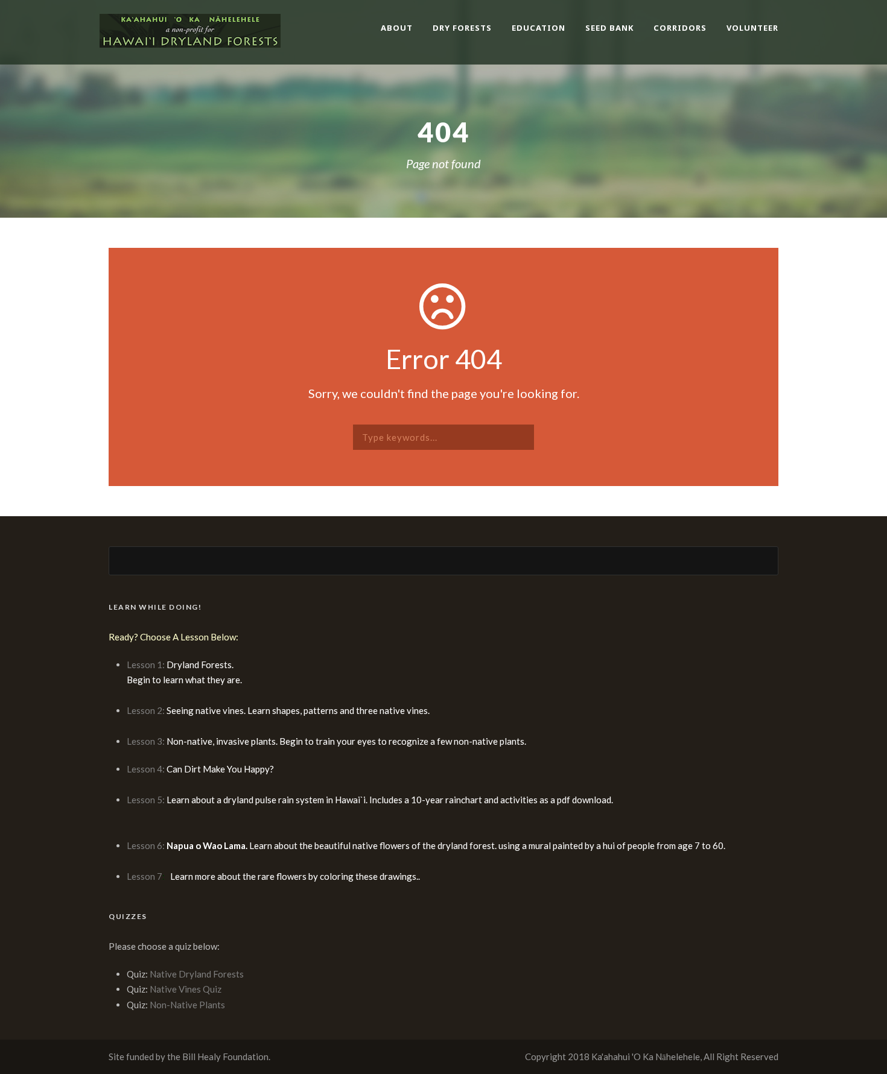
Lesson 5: (146, 799)
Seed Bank (609, 27)
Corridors (680, 27)
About (397, 27)
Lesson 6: (147, 845)
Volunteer (752, 27)
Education (538, 27)
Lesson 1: (147, 664)
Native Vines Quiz (185, 989)
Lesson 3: (147, 741)
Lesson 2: (147, 710)
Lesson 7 (144, 876)
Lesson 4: (146, 768)
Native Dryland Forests (197, 973)
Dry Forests (462, 27)
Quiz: (138, 973)
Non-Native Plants (187, 1004)
